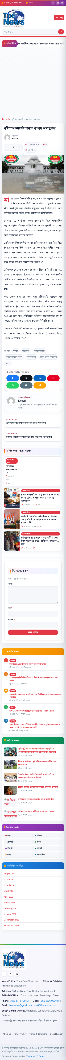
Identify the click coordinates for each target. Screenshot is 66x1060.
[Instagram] (58, 3)
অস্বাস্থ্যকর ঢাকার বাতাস (14, 357)
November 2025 (11, 925)
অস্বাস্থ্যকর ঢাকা (39, 351)
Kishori (15, 138)
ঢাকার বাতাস (31, 357)
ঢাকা (9, 835)
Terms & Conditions (38, 1034)
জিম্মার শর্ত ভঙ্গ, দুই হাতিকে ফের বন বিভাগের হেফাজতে (37, 763)
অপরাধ (13, 661)
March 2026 (9, 902)
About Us (7, 1034)
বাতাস (8, 363)
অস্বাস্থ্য (15, 351)
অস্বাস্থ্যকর (25, 351)
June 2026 (9, 885)
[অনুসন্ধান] (61, 32)
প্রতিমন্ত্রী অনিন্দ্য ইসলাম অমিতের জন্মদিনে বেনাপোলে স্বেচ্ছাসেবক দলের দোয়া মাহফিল (37, 750)
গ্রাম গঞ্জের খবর (10, 460)
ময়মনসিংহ (41, 854)
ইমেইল (11, 619)
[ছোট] (7, 147)
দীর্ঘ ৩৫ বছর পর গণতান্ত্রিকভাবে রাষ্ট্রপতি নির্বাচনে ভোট (31, 711)
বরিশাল (10, 848)
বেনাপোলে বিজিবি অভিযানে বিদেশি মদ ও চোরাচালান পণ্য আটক (33, 679)
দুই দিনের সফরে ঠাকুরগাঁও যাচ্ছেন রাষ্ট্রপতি (36, 799)
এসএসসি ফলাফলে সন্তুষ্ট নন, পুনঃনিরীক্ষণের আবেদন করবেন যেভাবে (35, 696)
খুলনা (39, 842)
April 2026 (8, 897)
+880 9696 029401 (49, 1000)
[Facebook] (53, 3)
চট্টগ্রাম (39, 835)
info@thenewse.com (45, 1005)
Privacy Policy (20, 1034)
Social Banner (56, 1034)
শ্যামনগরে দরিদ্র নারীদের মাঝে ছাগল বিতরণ (36, 811)
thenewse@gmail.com (20, 1005)
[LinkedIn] (62, 3)
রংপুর (9, 854)
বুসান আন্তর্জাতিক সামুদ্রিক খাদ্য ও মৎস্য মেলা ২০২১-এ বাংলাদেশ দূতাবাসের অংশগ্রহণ (40, 498)
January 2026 (10, 914)
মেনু (61, 17)
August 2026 (10, 874)
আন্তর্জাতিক (26, 491)
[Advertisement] (33, 81)
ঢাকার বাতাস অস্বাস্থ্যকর (48, 357)
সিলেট (39, 848)
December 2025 (11, 920)
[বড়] (19, 147)
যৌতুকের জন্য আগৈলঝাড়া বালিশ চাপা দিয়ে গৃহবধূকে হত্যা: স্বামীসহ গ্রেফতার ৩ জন (40, 541)
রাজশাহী (10, 842)
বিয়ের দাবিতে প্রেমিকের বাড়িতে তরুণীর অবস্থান (38, 787)
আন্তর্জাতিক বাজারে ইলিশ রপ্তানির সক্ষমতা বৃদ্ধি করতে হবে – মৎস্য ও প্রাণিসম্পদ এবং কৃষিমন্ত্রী (34, 726)
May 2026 (8, 891)
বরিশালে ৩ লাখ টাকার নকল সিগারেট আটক (27, 664)
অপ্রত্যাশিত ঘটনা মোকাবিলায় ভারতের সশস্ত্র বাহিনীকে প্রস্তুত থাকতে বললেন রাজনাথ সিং (39, 519)
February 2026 (10, 908)
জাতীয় (8, 119)
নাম (10, 608)
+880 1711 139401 (19, 1000)
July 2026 (8, 879)
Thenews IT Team (35, 1056)
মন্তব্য (10, 584)
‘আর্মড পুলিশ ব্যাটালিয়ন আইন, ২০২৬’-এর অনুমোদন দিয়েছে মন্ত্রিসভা (36, 776)
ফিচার (12, 707)
